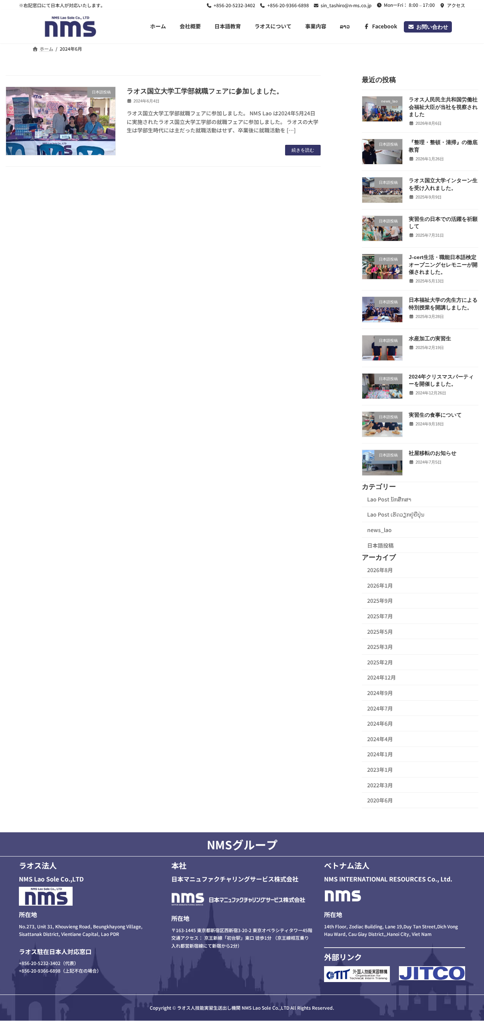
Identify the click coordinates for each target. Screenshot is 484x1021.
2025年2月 (380, 662)
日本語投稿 (380, 545)
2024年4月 (380, 739)
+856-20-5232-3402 (234, 5)
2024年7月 (380, 708)
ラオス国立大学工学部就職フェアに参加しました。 (205, 91)
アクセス (456, 5)
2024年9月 (380, 693)
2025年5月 (380, 631)
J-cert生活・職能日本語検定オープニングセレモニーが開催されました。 (443, 264)
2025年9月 (380, 600)
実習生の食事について (435, 415)
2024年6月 (380, 723)
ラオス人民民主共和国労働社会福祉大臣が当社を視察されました (443, 106)
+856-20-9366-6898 (288, 5)
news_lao (379, 530)
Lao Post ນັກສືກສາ (389, 499)
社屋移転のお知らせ (432, 453)
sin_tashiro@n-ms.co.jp (346, 5)
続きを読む (303, 150)
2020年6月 (380, 800)
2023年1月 (380, 769)
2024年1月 (380, 754)
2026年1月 (380, 585)
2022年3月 (380, 785)
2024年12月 (381, 677)
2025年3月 (380, 646)
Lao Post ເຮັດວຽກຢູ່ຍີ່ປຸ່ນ (395, 514)
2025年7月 (380, 616)
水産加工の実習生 (430, 338)
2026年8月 (380, 570)
